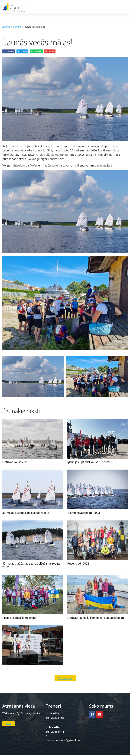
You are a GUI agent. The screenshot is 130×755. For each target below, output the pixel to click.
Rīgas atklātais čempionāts (19, 617)
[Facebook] (92, 714)
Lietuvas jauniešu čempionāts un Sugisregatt (95, 617)
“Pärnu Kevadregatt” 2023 (83, 512)
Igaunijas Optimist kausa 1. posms (88, 462)
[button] (8, 51)
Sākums (6, 26)
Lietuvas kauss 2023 (15, 462)
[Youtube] (99, 714)
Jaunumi (17, 26)
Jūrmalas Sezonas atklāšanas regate (25, 512)
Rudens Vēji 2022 (78, 563)
